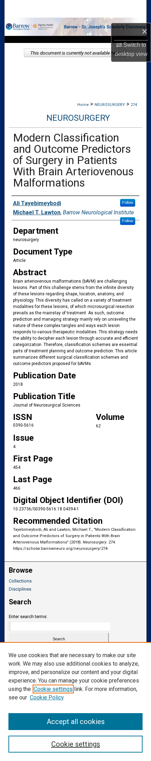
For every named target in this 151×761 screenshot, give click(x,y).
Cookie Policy (47, 697)
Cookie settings (53, 689)
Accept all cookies (76, 721)
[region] (75, 701)
